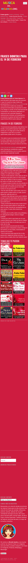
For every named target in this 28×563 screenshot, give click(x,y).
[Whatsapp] (5, 96)
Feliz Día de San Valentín (8, 147)
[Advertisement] (14, 39)
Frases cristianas (14, 14)
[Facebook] (2, 96)
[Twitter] (11, 96)
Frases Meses (12, 22)
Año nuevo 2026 (11, 18)
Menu (25, 3)
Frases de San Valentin (8, 321)
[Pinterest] (8, 96)
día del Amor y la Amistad (18, 104)
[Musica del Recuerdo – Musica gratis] (9, 10)
